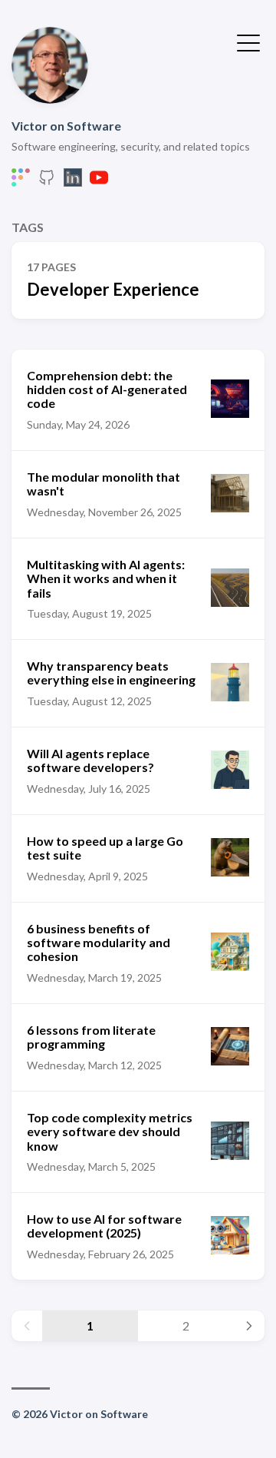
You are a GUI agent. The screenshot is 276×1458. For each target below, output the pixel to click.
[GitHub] (47, 181)
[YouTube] (99, 181)
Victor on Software (66, 125)
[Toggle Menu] (248, 41)
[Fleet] (21, 181)
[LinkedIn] (73, 181)
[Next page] (249, 1326)
